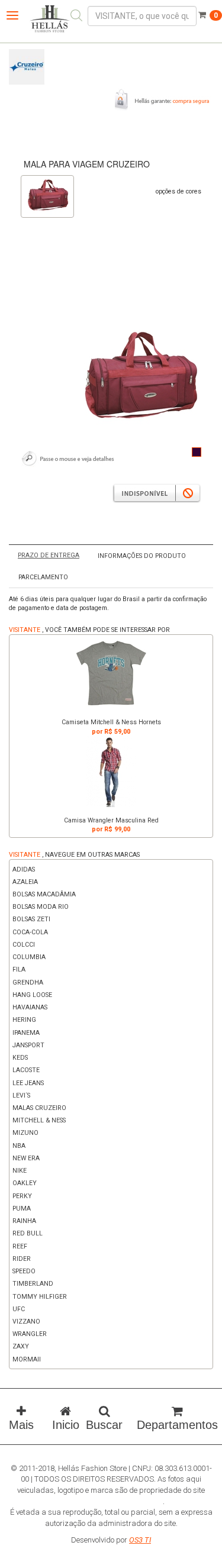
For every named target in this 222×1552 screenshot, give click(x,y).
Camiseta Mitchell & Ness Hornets (111, 722)
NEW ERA (26, 1158)
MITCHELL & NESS (39, 1120)
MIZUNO (25, 1133)
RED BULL (27, 1233)
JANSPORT (28, 1045)
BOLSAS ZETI (31, 919)
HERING (24, 1020)
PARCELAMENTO (43, 577)
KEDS (20, 1057)
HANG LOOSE (32, 995)
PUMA (21, 1208)
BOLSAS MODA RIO (40, 907)
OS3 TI (140, 1539)
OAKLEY (24, 1183)
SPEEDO (24, 1271)
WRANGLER (29, 1334)
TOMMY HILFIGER (39, 1297)
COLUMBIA (29, 957)
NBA (18, 1146)
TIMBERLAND (32, 1284)
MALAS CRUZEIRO (39, 1108)
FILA (18, 969)
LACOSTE (26, 1070)
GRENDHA (27, 982)
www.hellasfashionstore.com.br (110, 1501)
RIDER (21, 1259)
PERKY (22, 1196)
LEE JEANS (28, 1083)
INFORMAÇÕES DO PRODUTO (142, 556)
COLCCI (23, 944)
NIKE (19, 1171)
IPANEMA (26, 1033)
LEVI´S (21, 1095)
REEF (19, 1246)
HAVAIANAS (29, 1007)
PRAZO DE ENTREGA (48, 555)
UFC (18, 1309)
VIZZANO (26, 1321)
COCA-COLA (30, 932)
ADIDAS (23, 869)
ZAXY (20, 1346)
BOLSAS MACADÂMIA (44, 894)
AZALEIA (25, 882)
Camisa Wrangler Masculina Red (111, 820)
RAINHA (24, 1221)
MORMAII (26, 1359)
